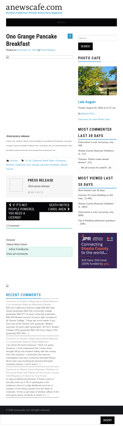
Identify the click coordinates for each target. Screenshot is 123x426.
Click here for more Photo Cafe (94, 119)
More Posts (35, 192)
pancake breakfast (50, 164)
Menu (61, 22)
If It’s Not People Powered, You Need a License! (21, 211)
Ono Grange (33, 164)
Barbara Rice (88, 113)
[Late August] (97, 81)
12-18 (28, 160)
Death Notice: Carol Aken (59, 207)
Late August (86, 102)
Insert (107, 420)
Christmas (60, 160)
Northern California (15, 164)
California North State (43, 160)
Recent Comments (23, 295)
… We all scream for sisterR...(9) (94, 167)
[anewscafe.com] (34, 9)
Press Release (48, 50)
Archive (14, 160)
